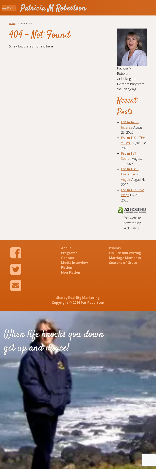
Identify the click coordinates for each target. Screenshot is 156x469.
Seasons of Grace (123, 262)
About (66, 248)
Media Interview (74, 262)
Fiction (66, 267)
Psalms (115, 248)
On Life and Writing (125, 252)
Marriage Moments (125, 257)
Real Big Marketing (84, 297)
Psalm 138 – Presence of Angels (130, 174)
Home (12, 23)
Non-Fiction (70, 272)
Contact (67, 257)
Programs (69, 252)
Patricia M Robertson (53, 8)
